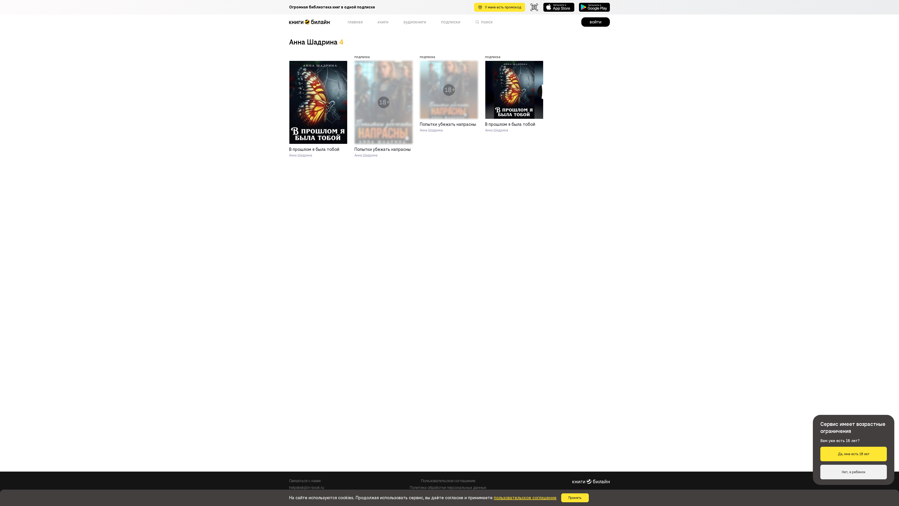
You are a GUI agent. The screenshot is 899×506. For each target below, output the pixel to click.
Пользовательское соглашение (448, 481)
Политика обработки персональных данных (448, 487)
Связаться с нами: (305, 481)
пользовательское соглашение (525, 497)
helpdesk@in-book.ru (306, 487)
